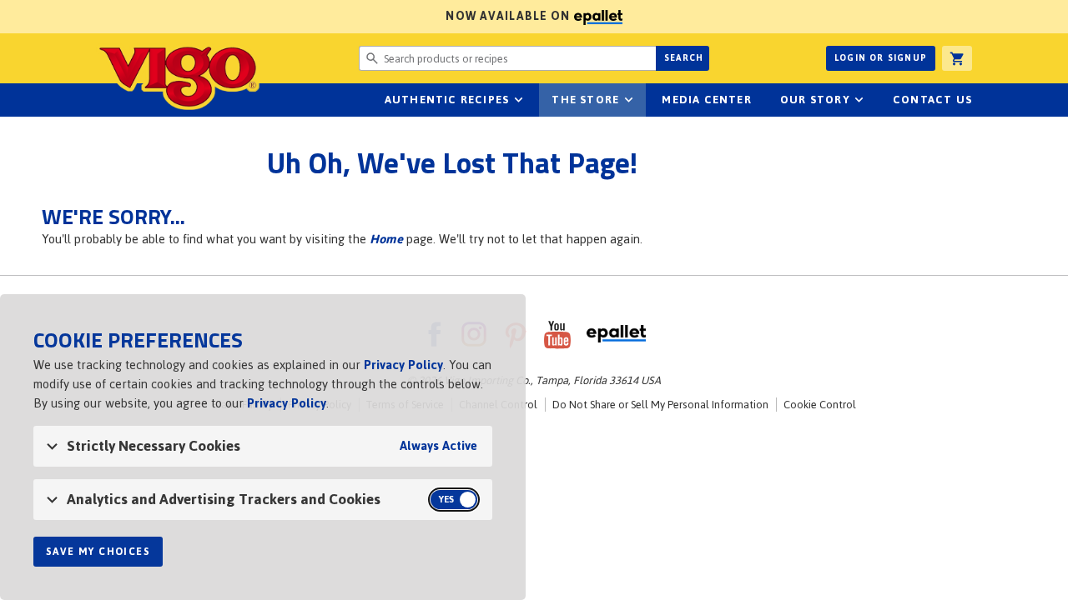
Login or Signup (880, 58)
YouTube (557, 334)
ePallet (616, 334)
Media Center (706, 99)
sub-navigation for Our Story (859, 100)
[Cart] (957, 58)
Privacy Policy (403, 364)
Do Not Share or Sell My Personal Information (660, 404)
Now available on (287, 16)
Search (683, 58)
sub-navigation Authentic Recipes (518, 100)
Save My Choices (98, 552)
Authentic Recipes (447, 99)
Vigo (177, 76)
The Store (585, 99)
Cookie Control (819, 404)
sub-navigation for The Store (628, 100)
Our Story (815, 99)
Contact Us (932, 99)
